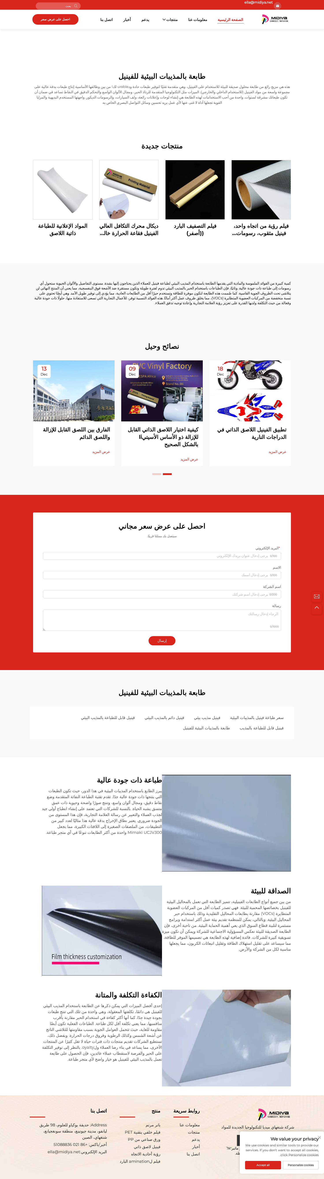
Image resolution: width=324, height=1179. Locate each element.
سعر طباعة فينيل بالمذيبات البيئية (257, 717)
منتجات (172, 19)
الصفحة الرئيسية (230, 19)
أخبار (127, 19)
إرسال (162, 641)
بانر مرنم (153, 1125)
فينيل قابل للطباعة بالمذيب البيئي (108, 717)
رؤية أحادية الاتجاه (145, 1154)
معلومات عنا (197, 19)
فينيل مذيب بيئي (207, 717)
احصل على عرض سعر (55, 19)
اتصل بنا (106, 19)
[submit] (76, 5)
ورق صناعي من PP (144, 1139)
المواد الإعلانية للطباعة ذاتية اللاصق (63, 230)
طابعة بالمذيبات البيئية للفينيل (206, 728)
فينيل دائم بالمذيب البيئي (164, 717)
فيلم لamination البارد (140, 1161)
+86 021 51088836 (71, 1144)
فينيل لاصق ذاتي (147, 1146)
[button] (167, 474)
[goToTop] (317, 609)
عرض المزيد (278, 452)
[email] (317, 597)
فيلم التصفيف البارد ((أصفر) (195, 230)
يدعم (145, 19)
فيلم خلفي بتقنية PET (142, 1132)
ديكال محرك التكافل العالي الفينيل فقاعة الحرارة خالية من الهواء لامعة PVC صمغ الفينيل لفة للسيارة (128, 230)
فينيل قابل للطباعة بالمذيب (262, 728)
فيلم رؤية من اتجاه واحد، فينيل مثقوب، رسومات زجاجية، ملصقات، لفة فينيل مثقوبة (261, 230)
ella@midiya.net (64, 1151)
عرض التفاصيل (261, 189)
